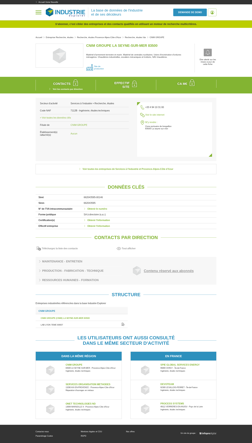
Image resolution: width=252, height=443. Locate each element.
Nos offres (130, 432)
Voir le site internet (154, 115)
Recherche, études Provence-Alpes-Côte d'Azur (99, 37)
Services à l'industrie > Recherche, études (92, 103)
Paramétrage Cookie (44, 436)
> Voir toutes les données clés (55, 117)
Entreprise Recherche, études (59, 37)
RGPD (83, 436)
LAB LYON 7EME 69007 (52, 325)
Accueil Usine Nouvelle (48, 2)
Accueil (39, 37)
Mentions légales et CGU (91, 432)
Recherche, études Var (135, 37)
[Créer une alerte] (208, 52)
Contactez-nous (42, 432)
